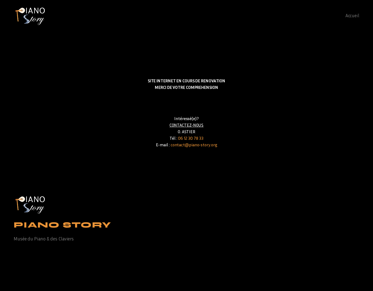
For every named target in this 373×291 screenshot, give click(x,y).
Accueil (352, 15)
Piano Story (62, 225)
